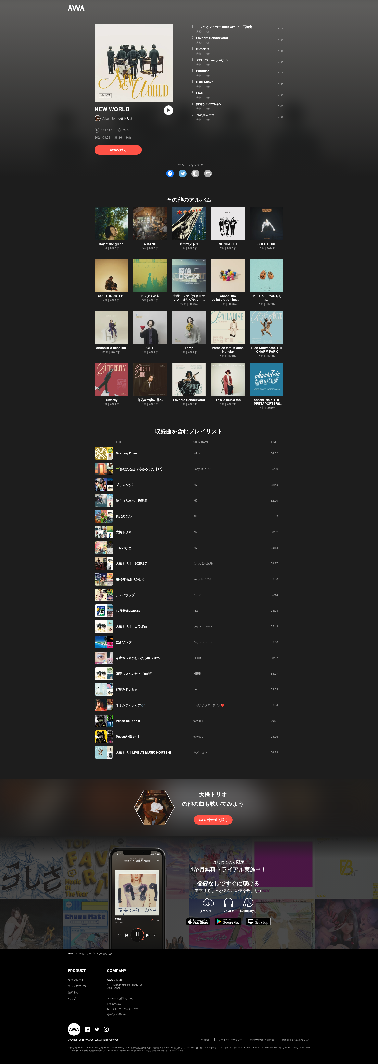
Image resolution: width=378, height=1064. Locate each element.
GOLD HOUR (267, 244)
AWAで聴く (118, 150)
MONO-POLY (228, 244)
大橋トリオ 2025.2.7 (131, 563)
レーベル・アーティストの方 (122, 1008)
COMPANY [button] (116, 970)
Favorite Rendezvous (212, 37)
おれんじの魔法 (203, 563)
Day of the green (111, 244)
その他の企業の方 (116, 1014)
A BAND (150, 244)
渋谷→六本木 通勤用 (131, 500)
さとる (197, 595)
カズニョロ (200, 752)
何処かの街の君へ (208, 104)
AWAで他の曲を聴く (213, 819)
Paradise (202, 70)
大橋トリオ (125, 118)
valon (196, 453)
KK (195, 485)
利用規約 (205, 1039)
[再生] (168, 110)
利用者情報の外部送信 (262, 1039)
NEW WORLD (104, 953)
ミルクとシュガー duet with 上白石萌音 (224, 26)
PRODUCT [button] (77, 970)
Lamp (189, 347)
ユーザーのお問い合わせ (120, 998)
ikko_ (196, 610)
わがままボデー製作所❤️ (208, 705)
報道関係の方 (114, 1003)
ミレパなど (124, 547)
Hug (195, 689)
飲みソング (124, 642)
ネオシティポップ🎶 (130, 705)
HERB (197, 658)
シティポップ (125, 595)
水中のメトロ (189, 244)
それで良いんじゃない (212, 59)
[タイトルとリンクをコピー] (195, 173)
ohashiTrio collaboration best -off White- (228, 300)
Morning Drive (126, 453)
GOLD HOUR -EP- (111, 296)
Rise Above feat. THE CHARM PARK (267, 349)
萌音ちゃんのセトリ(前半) (134, 673)
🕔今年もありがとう (130, 579)
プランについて (77, 986)
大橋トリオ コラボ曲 (131, 626)
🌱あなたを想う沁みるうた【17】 (140, 469)
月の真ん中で (205, 115)
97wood (198, 721)
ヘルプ (72, 998)
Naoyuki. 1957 (202, 469)
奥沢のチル (124, 516)
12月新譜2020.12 (128, 610)
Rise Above (204, 81)
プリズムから (125, 484)
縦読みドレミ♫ (126, 689)
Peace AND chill (128, 721)
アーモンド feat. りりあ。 (267, 298)
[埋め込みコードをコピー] (208, 173)
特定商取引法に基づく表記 (296, 1039)
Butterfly (202, 48)
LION (200, 93)
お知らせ (73, 992)
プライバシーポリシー (230, 1039)
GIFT (150, 347)
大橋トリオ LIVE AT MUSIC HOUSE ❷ (143, 752)
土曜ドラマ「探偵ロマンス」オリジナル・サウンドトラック (189, 300)
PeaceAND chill (127, 736)
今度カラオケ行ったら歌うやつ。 (139, 658)
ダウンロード (76, 980)
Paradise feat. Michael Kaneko (228, 349)
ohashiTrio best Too (111, 347)
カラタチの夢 (150, 296)
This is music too (228, 399)
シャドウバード (203, 626)
